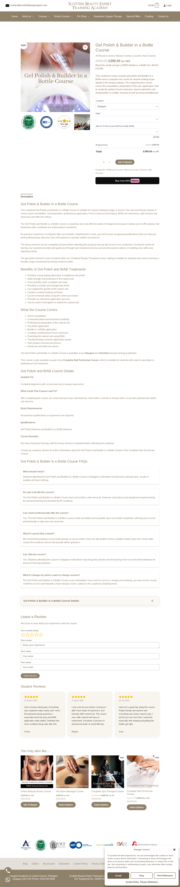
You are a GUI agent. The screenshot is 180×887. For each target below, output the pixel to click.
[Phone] (8, 871)
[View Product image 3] (46, 122)
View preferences (165, 875)
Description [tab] (27, 196)
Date (98, 113)
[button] (174, 849)
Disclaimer (64, 864)
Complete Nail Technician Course (81, 360)
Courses (137, 56)
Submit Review (30, 675)
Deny (141, 875)
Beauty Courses (124, 56)
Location (100, 101)
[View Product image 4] (64, 122)
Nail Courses (149, 56)
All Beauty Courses (105, 56)
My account (49, 864)
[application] (32, 16)
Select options (66, 804)
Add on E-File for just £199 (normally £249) (115, 126)
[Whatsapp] (8, 879)
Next (89, 122)
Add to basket (125, 162)
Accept (118, 875)
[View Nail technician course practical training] (82, 122)
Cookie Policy (132, 882)
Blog (25, 864)
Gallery (35, 864)
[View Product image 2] (28, 122)
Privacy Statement (149, 882)
